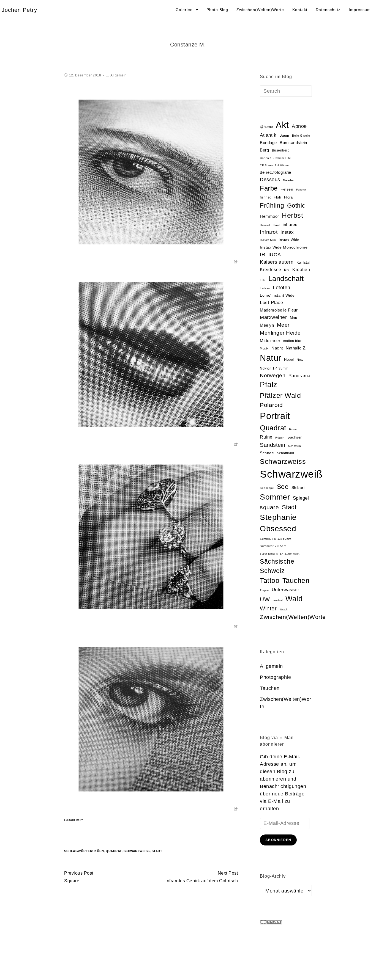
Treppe (264, 590)
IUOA (274, 254)
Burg (264, 150)
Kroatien (301, 269)
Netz (300, 359)
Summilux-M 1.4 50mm (275, 538)
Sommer (275, 497)
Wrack (284, 609)
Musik (264, 348)
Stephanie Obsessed (278, 523)
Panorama (299, 375)
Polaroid (271, 405)
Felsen (286, 189)
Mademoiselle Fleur (279, 310)
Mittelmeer (270, 340)
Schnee (267, 453)
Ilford (276, 225)
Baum (284, 135)
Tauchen (296, 580)
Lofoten (281, 287)
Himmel (265, 225)
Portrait (275, 416)
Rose (293, 429)
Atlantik (268, 135)
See (283, 486)
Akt (282, 125)
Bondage (268, 142)
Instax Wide (289, 240)
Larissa (265, 288)
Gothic (296, 205)
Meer (283, 325)
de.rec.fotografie (275, 172)
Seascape (267, 487)
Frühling (272, 205)
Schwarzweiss (283, 461)
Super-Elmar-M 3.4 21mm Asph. (280, 553)
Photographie (275, 677)
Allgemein (118, 75)
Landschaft (286, 278)
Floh (277, 197)
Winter (268, 608)
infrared (290, 224)
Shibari (298, 488)
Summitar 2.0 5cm (273, 546)
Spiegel (301, 498)
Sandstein (272, 445)
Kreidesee (270, 269)
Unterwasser (285, 589)
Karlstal (303, 262)
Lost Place (271, 302)
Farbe (269, 188)
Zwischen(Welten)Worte (293, 617)
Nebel (289, 359)
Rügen (280, 437)
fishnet (265, 197)
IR (262, 254)
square (269, 507)
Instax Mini (268, 240)
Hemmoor (269, 216)
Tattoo (269, 580)
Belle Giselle (301, 135)
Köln (99, 851)
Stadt (157, 851)
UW (265, 599)
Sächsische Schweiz (277, 566)
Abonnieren (278, 840)
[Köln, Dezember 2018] (151, 171)
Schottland (285, 453)
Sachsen (295, 437)
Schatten (294, 445)
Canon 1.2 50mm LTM (275, 157)
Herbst (292, 215)
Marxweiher (273, 317)
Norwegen (272, 375)
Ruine (266, 437)
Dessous (270, 179)
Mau (293, 318)
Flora (288, 197)
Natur (270, 358)
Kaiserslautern (276, 262)
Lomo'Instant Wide (277, 295)
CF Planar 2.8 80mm (274, 165)
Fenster (301, 189)
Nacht (277, 348)
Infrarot (268, 232)
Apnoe (299, 126)
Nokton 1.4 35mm (274, 368)
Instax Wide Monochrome (283, 247)
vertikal (278, 600)
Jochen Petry (19, 10)
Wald (294, 599)
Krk (287, 270)
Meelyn (267, 325)
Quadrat (114, 851)
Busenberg (281, 150)
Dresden (289, 180)
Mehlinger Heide (280, 333)
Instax (287, 232)
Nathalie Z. (296, 348)
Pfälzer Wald (280, 395)
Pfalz (268, 385)
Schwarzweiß (137, 851)
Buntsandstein (293, 142)
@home (266, 127)
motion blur (292, 341)
